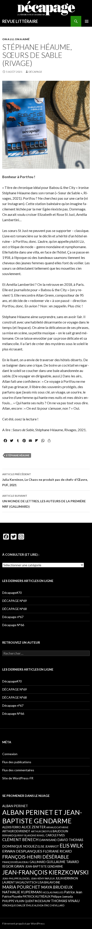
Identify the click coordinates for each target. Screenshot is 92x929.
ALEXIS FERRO (11, 827)
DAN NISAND (48, 840)
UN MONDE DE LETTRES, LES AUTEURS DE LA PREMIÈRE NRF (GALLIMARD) (44, 501)
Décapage (35, 71)
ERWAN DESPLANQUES (22, 851)
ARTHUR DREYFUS (41, 831)
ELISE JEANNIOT (48, 846)
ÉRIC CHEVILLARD (54, 905)
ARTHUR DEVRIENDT (16, 831)
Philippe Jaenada (62, 896)
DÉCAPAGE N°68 (14, 609)
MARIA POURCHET (21, 887)
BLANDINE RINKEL (34, 835)
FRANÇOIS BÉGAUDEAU (15, 862)
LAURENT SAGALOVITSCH (19, 882)
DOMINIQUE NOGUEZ (19, 846)
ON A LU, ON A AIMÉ (15, 39)
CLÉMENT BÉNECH (20, 839)
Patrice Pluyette (12, 896)
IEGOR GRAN (13, 866)
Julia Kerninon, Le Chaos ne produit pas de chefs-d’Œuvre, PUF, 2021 (45, 479)
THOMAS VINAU (65, 900)
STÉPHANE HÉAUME (17, 455)
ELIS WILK (71, 845)
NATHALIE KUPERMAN (22, 892)
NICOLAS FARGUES (52, 892)
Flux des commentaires (18, 770)
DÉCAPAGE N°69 (14, 601)
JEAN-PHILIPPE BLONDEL (16, 878)
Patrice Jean (73, 892)
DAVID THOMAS (70, 840)
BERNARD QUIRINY (13, 835)
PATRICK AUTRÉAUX (36, 896)
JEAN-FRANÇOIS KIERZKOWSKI (45, 872)
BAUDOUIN (60, 831)
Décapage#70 (12, 593)
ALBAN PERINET (15, 806)
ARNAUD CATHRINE (57, 827)
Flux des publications (16, 762)
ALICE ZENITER (34, 827)
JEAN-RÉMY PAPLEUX (43, 878)
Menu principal (86, 21)
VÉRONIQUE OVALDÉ (13, 905)
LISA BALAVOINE (49, 882)
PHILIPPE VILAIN (13, 901)
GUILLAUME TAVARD (62, 862)
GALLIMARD (37, 862)
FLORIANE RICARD (57, 851)
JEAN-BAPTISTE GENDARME (44, 866)
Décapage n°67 (12, 617)
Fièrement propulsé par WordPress (23, 923)
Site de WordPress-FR (17, 778)
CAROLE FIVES (55, 835)
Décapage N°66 (13, 625)
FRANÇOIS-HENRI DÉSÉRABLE (35, 856)
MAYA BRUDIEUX (57, 887)
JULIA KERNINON (66, 878)
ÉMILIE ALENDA (35, 905)
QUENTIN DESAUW (37, 901)
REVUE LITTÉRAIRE (20, 21)
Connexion (9, 754)
